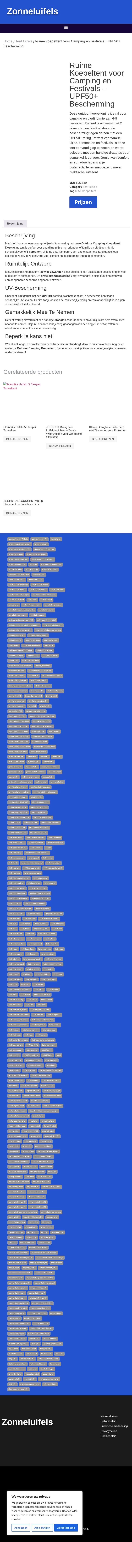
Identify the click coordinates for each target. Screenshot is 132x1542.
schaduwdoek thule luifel (18, 741)
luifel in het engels (49, 979)
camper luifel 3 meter (17, 1338)
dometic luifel (52, 1217)
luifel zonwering (15, 853)
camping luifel (55, 1313)
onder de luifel (41, 782)
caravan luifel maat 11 (17, 1298)
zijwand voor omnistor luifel (19, 549)
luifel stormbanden (16, 939)
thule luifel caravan (43, 686)
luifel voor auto (29, 919)
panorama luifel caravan (35, 772)
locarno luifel (14, 1070)
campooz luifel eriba (16, 1313)
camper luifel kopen (16, 1333)
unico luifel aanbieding (31, 645)
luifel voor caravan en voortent (20, 908)
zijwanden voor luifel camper (20, 544)
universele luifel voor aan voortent (48, 630)
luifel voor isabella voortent (40, 893)
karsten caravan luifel (32, 1096)
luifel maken (48, 969)
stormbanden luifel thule (35, 711)
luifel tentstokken (15, 934)
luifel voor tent (50, 883)
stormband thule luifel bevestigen (41, 716)
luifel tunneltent (57, 924)
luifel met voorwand (16, 964)
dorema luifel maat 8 (36, 1197)
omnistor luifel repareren (40, 787)
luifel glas (12, 994)
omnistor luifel (36, 797)
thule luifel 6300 (37, 691)
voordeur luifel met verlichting (44, 595)
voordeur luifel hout (16, 600)
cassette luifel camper (38, 1263)
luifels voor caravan (36, 843)
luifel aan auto (32, 1050)
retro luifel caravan (16, 757)
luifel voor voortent (40, 878)
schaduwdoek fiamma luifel (19, 747)
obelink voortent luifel (39, 807)
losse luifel (51, 1065)
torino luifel (13, 660)
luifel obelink (14, 959)
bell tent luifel (46, 1354)
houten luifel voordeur (17, 1126)
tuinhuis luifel (33, 655)
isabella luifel (38, 1116)
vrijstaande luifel (15, 569)
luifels (48, 848)
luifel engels (32, 999)
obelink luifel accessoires (38, 827)
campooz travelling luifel (40, 1308)
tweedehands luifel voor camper (21, 650)
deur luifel (46, 1222)
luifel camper (54, 1025)
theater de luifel (15, 696)
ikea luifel (33, 1121)
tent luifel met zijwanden (38, 701)
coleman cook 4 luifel (17, 1247)
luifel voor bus (14, 919)
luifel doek (29, 1004)
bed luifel (59, 1354)
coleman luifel (44, 1242)
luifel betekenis (15, 1035)
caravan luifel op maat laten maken (40, 1278)
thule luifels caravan (16, 676)
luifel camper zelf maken (18, 1020)
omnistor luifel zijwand (17, 787)
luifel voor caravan (42, 908)
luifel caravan (38, 1015)
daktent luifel (31, 1237)
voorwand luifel (39, 574)
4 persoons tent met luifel (29, 1384)
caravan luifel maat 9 (38, 1288)
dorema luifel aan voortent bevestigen (23, 1212)
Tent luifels (23, 41)
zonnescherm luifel (39, 539)
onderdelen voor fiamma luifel (20, 782)
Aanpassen (20, 1527)
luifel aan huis (32, 1045)
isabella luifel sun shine (53, 1106)
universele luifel (15, 640)
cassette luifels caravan (38, 1247)
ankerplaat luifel (15, 1374)
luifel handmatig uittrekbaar (19, 989)
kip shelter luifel (47, 1085)
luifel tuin (12, 929)
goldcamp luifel (15, 1141)
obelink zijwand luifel (40, 802)
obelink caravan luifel (38, 832)
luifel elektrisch (15, 1004)
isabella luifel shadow (17, 1111)
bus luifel (35, 1344)
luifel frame (25, 994)
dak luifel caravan (47, 1237)
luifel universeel (41, 924)
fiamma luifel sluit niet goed (19, 1156)
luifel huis (13, 984)
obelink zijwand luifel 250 (18, 802)
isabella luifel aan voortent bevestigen (44, 1111)
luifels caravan (35, 848)
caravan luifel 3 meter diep (42, 1303)
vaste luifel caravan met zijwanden (22, 610)
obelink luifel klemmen (50, 822)
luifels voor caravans (16, 843)
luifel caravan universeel (40, 1010)
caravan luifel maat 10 (38, 1298)
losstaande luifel (15, 1060)
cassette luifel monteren (18, 1252)
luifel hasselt (38, 984)
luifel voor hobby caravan (18, 898)
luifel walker (47, 858)
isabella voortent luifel (52, 1096)
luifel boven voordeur (30, 1030)
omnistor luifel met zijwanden (45, 792)
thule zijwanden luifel (30, 660)
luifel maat (27, 974)
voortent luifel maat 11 (38, 590)
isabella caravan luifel (17, 1121)
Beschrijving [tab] (15, 223)
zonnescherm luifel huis (18, 539)
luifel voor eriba (15, 903)
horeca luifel (14, 1131)
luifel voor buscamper (54, 913)
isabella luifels (33, 1106)
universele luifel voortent (52, 625)
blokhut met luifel (15, 1354)
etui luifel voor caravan (17, 1172)
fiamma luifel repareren (43, 1156)
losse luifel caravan (35, 1065)
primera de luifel (15, 767)
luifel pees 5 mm (44, 949)
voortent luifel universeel (18, 585)
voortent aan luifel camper (19, 595)
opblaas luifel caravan (31, 777)
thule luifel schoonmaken (52, 676)
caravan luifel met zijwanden (20, 1283)
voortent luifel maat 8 (40, 585)
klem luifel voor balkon (51, 1080)
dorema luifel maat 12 (38, 1202)
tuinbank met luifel (50, 655)
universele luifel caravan (38, 635)
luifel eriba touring (16, 999)
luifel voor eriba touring (40, 898)
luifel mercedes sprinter (53, 964)
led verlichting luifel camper (50, 1070)
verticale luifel (46, 600)
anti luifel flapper (47, 1369)
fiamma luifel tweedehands (48, 1151)
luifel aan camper (15, 1050)
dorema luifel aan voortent (51, 1212)
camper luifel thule (41, 1323)
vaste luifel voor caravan (32, 605)
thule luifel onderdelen (17, 681)
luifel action (41, 1035)
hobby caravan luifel (30, 1131)
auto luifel (32, 1369)
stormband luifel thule (41, 721)
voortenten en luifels (16, 579)
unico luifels (14, 645)
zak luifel (33, 564)
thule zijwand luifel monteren (20, 666)
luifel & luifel (47, 1055)
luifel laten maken (42, 974)
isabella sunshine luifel (18, 1101)
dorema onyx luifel (16, 1187)
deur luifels (33, 1222)
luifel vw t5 (13, 863)
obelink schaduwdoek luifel (19, 817)
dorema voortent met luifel (19, 1182)
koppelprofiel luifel (16, 1080)
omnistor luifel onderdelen (19, 792)
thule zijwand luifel (43, 666)
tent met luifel (51, 696)
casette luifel (14, 1268)
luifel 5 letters (14, 1055)
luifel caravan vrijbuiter (17, 1010)
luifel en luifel (46, 999)
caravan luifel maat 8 (17, 1293)
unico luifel (49, 645)
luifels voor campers (55, 843)
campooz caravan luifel (37, 1313)
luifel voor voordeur (16, 883)
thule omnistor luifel (17, 671)
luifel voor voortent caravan (19, 878)
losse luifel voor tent (33, 1060)
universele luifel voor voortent (20, 630)
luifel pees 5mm (28, 949)
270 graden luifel (50, 1384)
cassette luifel (56, 1263)
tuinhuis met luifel (16, 655)
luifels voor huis (55, 838)
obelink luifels (14, 822)
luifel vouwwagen (53, 863)
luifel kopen (57, 974)
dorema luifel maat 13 (17, 1202)
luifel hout (25, 984)
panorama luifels (15, 772)
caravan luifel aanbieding (18, 1303)
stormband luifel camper (18, 726)
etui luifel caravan (37, 1172)
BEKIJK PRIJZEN (17, 439)
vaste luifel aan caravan (17, 615)
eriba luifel (30, 1177)
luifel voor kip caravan (17, 893)
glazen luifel (13, 1146)
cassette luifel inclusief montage (44, 1252)
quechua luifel (33, 762)
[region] (44, 1513)
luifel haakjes (53, 989)
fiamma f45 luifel (30, 1166)
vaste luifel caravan (46, 610)
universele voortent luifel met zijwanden (24, 625)
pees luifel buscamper (50, 767)
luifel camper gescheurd (18, 1025)
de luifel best (32, 1232)
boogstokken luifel (29, 1349)
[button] (66, 27)
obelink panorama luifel (43, 817)
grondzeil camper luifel (17, 1136)
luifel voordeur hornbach (53, 868)
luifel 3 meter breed (31, 1055)
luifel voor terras (34, 883)
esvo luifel (52, 1172)
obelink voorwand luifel (17, 807)
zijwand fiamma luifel (17, 564)
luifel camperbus (54, 1015)
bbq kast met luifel (27, 1359)
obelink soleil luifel (39, 812)
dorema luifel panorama (51, 1187)
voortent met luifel (35, 579)
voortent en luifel (57, 590)
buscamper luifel (49, 1338)
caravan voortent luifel (48, 1268)
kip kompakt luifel (15, 1091)
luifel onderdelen (47, 954)
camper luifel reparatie (17, 1328)
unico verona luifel (33, 640)
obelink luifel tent (30, 822)
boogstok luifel (45, 1349)
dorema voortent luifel (41, 1182)
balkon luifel (54, 1364)
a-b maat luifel (30, 1379)
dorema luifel (14, 1217)
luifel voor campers (16, 913)
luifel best (28, 1035)
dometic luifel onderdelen (33, 1217)
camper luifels (14, 1318)
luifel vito (12, 924)
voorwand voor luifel (49, 569)
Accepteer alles (66, 1527)
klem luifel (13, 1085)
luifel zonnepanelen (16, 858)
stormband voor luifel (17, 716)
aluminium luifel (32, 1374)
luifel (59, 1055)
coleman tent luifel (27, 1242)
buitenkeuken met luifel (52, 1344)
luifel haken (39, 989)
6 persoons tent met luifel (49, 1379)
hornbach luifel (50, 1126)
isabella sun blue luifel (39, 1101)
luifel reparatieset (35, 944)
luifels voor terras (15, 838)
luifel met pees (33, 964)
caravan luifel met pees (17, 1288)
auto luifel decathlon (16, 1369)
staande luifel (54, 731)
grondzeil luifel (48, 1131)
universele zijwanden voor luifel (21, 620)
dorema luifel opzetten (37, 1192)
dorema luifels (32, 1187)
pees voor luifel (31, 767)
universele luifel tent (17, 635)
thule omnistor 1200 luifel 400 (40, 671)
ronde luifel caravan (38, 751)
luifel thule (25, 929)
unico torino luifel (51, 640)
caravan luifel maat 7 (37, 1293)
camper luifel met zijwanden (41, 1328)
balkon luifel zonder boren (48, 1359)
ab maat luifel (48, 1374)
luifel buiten (13, 1030)
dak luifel (12, 1242)
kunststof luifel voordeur (18, 1075)
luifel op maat (32, 954)
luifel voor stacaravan (17, 888)
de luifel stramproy (16, 1232)
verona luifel (13, 605)
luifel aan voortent (16, 1045)
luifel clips (42, 1004)
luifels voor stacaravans (35, 838)
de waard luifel (30, 1227)
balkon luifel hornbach (17, 1364)
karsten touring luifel (52, 1091)
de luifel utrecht (46, 1227)
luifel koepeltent (85, 191)
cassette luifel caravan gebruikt (20, 1257)
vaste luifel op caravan (53, 605)
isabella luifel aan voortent (19, 1116)
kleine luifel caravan (29, 1085)
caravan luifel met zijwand (45, 1283)
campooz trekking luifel (18, 1308)
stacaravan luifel (38, 731)
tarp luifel (32, 706)
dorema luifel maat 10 (38, 1207)
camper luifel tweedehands (19, 1323)
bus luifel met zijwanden (18, 1344)
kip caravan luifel (33, 1091)
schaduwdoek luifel (39, 741)
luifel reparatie (51, 944)
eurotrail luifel (46, 1166)
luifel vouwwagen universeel (32, 863)
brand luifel (13, 1349)
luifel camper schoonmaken (42, 1020)
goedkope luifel (30, 1141)
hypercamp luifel (48, 1121)
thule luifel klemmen (38, 681)
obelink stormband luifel (18, 812)
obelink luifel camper (17, 827)
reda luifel (44, 757)
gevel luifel (27, 1146)
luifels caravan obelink (17, 848)
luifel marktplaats (15, 969)
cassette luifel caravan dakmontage (50, 1257)
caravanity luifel (29, 1268)
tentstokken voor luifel (33, 696)
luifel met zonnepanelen (32, 959)
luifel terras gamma (41, 929)
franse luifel (13, 1151)
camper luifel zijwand (32, 1318)
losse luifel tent (51, 1060)
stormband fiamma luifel (18, 731)
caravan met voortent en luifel (20, 1273)
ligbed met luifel (30, 1070)
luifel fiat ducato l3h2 (42, 994)
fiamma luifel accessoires (42, 1161)
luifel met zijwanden (53, 959)
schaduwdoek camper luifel (44, 747)
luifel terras (57, 929)
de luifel (44, 1232)
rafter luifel (57, 757)
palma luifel (13, 777)
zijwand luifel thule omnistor (43, 559)
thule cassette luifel (55, 691)
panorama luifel (55, 772)
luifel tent (30, 934)
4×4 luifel (12, 1384)
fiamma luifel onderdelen (18, 1161)
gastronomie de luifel (43, 1146)
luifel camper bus (38, 1025)
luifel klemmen (31, 979)
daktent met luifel (15, 1237)
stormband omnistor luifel (19, 721)
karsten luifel (14, 1096)
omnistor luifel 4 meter (17, 797)
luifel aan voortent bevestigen (43, 1040)
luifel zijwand (34, 858)
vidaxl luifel (32, 600)
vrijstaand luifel (32, 569)
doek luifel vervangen (17, 1222)
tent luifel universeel (17, 701)
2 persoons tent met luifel (18, 1389)
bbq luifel (12, 1359)
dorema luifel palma (16, 1192)
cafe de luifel (34, 1338)
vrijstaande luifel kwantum (51, 564)
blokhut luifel (32, 1354)
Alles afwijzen (42, 1527)
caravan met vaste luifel (44, 1273)
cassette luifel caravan (17, 1263)
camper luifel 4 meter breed (38, 1333)
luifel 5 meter (47, 1050)
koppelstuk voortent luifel (41, 1075)
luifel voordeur (14, 873)
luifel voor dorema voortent (35, 903)
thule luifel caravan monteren (20, 686)
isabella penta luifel (16, 1106)
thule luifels (33, 676)
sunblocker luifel (15, 711)
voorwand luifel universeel (19, 574)
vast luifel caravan (37, 615)
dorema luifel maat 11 (17, 1207)
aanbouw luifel (14, 1379)
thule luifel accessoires (18, 691)
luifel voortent (14, 868)
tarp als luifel (45, 706)
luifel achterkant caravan (18, 1040)
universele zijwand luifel (46, 620)
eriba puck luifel (15, 1177)
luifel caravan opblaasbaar (19, 1015)
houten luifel (35, 1126)
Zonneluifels (32, 11)
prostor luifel (48, 762)
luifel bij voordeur (49, 1030)
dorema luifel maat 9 (16, 1197)
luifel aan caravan (49, 1045)
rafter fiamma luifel (16, 762)
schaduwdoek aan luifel (18, 751)
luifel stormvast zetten (46, 934)
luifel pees (59, 949)
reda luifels (32, 757)
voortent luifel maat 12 (17, 590)
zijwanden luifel (41, 544)
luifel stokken (50, 939)
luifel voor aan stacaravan (49, 919)
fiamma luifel (14, 1166)
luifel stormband (34, 939)
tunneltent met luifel (45, 650)
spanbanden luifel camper (19, 736)
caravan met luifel (16, 1278)
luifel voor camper (34, 913)
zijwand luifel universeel (18, 559)
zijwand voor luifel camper (44, 549)
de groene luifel (57, 1232)
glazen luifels (46, 1141)
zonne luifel (55, 539)
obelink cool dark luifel (17, 832)
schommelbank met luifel (42, 736)
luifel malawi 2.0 (33, 969)
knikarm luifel (33, 1080)
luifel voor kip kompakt (37, 888)
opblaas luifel (48, 777)
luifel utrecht (25, 924)
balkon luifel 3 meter (38, 1364)
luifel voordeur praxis (32, 868)
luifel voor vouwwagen (32, 873)
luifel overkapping (15, 954)
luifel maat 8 (13, 974)
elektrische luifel (44, 1177)
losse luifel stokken (16, 1065)
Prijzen (83, 202)
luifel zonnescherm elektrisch (37, 853)
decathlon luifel (15, 1227)
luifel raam (13, 949)
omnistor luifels (57, 782)
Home (8, 41)
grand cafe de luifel (52, 1136)
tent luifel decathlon (16, 706)
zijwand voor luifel (16, 554)
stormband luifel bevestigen (42, 726)
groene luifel (35, 1136)
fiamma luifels (28, 1151)
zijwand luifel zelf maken (36, 554)
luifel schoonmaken (16, 944)
